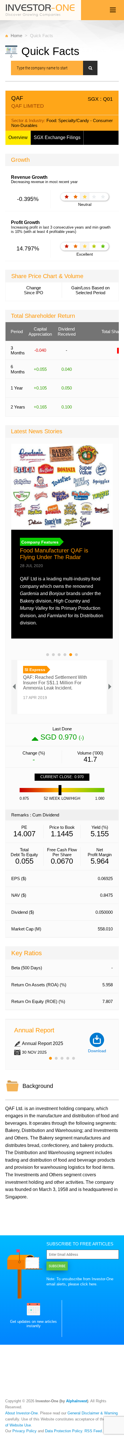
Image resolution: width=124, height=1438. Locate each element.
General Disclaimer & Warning (92, 1413)
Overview (18, 137)
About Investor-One (21, 1413)
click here (88, 1284)
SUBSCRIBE (57, 1266)
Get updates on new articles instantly (33, 1323)
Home (16, 35)
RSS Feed (93, 1431)
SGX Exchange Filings (57, 137)
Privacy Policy (24, 1431)
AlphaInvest (76, 1401)
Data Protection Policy (63, 1431)
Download (97, 1050)
